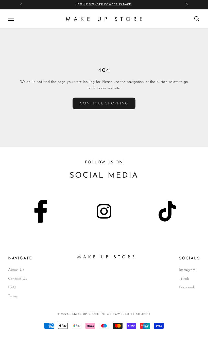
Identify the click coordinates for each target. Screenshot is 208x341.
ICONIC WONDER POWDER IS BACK (104, 4)
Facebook (187, 287)
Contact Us (17, 279)
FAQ (12, 287)
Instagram (187, 270)
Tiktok (184, 279)
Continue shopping (104, 103)
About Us (16, 270)
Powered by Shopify (132, 314)
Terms (13, 296)
